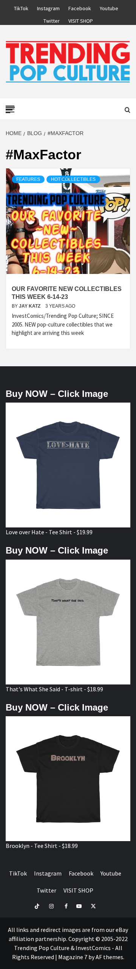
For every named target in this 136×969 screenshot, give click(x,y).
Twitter (51, 19)
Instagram (48, 7)
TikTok (21, 7)
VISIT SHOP (80, 19)
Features (28, 179)
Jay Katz (30, 306)
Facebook (79, 7)
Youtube (109, 7)
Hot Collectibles (73, 179)
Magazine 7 (72, 957)
